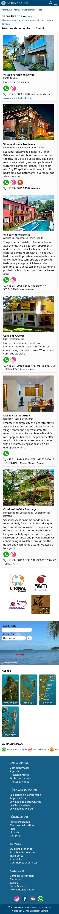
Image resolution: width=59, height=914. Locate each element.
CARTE (29, 16)
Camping (15, 835)
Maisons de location (22, 825)
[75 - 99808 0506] (6, 281)
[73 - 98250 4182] (6, 184)
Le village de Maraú (21, 808)
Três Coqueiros (47, 20)
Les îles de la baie (20, 805)
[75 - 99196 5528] (6, 361)
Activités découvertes (22, 852)
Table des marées (20, 778)
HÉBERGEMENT (19, 816)
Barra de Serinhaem (22, 875)
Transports (16, 855)
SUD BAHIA (47, 703)
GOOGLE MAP (10, 735)
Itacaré (14, 882)
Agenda (14, 771)
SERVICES (15, 843)
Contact (44, 910)
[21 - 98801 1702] (6, 90)
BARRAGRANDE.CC (12, 743)
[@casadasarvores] (13, 361)
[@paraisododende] (13, 90)
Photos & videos (19, 781)
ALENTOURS (17, 870)
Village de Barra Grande (12, 20)
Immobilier (16, 859)
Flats (39, 9)
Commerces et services (23, 862)
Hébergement (28, 9)
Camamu (15, 879)
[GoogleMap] (20, 184)
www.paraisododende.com (17, 97)
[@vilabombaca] (13, 556)
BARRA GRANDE (10, 703)
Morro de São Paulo (22, 889)
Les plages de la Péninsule (25, 795)
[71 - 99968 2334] (6, 455)
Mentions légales (30, 910)
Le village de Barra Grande (25, 801)
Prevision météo (19, 774)
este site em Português (17, 749)
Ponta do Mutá (32, 20)
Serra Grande (18, 886)
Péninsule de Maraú (11, 9)
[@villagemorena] (13, 184)
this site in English (41, 749)
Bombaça (6, 24)
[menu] (55, 3)
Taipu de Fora (18, 798)
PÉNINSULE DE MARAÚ (23, 789)
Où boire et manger (22, 848)
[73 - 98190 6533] (6, 556)
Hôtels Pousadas (20, 821)
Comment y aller (19, 768)
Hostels (14, 832)
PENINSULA (29, 703)
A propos (16, 910)
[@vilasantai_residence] (13, 281)
